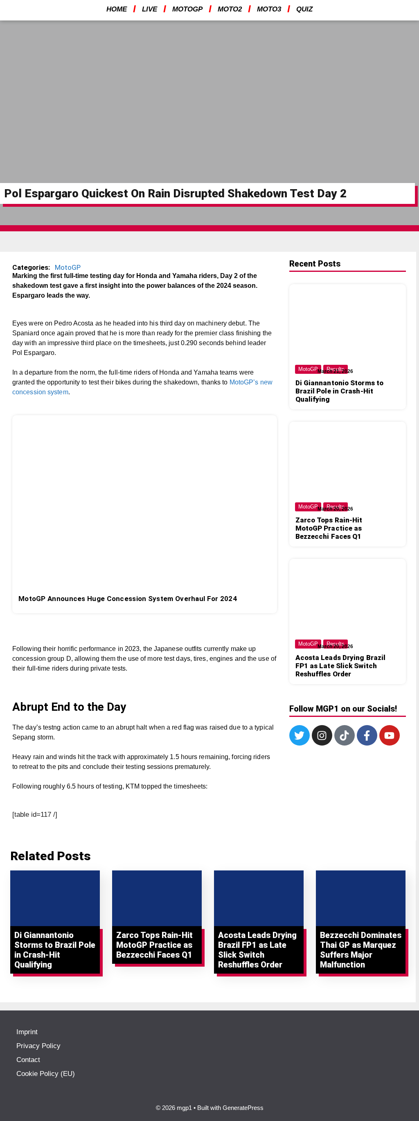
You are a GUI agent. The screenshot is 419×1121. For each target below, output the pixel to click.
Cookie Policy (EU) (45, 1074)
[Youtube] (389, 735)
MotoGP (68, 267)
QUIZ (304, 9)
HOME (116, 9)
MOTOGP (187, 9)
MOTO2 (230, 9)
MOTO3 (269, 9)
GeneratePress (243, 1107)
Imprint (27, 1032)
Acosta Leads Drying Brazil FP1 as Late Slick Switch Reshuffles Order (340, 665)
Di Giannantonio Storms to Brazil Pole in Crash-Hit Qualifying (339, 391)
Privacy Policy (38, 1046)
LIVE (149, 9)
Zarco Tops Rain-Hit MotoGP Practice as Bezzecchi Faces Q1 (329, 528)
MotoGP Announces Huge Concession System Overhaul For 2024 (127, 598)
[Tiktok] (344, 735)
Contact (28, 1060)
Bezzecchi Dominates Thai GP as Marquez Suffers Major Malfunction (360, 950)
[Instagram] (322, 735)
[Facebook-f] (367, 735)
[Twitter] (299, 735)
